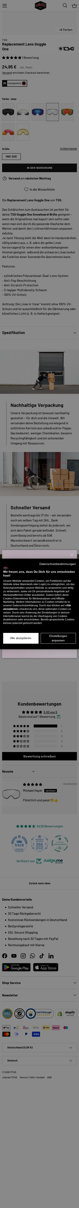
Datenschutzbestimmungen (57, 564)
